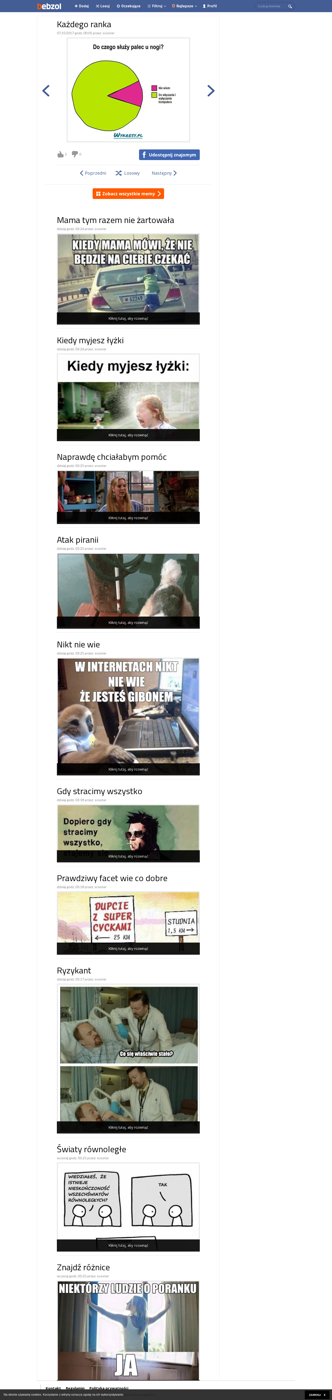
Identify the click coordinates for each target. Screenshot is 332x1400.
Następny (162, 173)
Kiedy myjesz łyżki (90, 341)
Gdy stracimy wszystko (99, 792)
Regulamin (75, 1388)
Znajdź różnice (83, 1268)
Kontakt (53, 1388)
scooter (108, 33)
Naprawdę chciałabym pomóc (112, 457)
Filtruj (157, 6)
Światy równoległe (91, 1150)
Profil (212, 6)
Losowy (132, 173)
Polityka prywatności (108, 1388)
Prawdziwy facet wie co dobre (112, 879)
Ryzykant (74, 971)
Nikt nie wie (78, 645)
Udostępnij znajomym (172, 155)
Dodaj (84, 6)
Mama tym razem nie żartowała (115, 220)
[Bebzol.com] (49, 6)
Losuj (105, 6)
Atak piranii (77, 540)
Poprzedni (95, 173)
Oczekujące (130, 6)
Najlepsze (184, 6)
